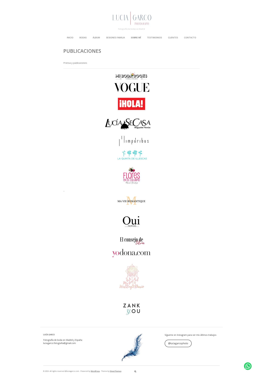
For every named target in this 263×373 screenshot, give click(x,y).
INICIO (70, 37)
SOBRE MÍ (136, 37)
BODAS (83, 37)
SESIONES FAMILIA (115, 37)
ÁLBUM (96, 37)
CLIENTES (173, 37)
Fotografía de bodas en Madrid (131, 29)
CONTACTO (190, 37)
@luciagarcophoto (178, 343)
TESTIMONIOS (154, 37)
